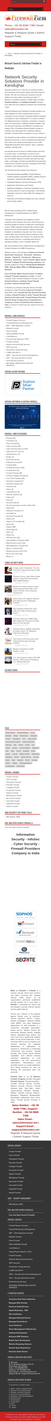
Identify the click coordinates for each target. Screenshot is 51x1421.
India (7, 751)
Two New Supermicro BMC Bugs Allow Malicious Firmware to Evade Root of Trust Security (26, 621)
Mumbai (16, 757)
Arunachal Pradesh (22, 732)
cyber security (32, 739)
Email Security (11, 459)
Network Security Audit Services (18, 344)
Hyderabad (35, 748)
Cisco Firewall (11, 779)
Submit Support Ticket (26, 1136)
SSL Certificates (15, 1314)
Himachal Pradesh (24, 748)
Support (9, 527)
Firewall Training (12, 342)
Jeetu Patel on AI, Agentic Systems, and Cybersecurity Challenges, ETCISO (26, 601)
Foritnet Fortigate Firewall (16, 476)
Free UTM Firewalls (13, 478)
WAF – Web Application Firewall (18, 326)
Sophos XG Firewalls (14, 521)
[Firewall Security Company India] (25, 20)
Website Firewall (12, 328)
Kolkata (8, 754)
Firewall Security (12, 468)
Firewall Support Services (15, 320)
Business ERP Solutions (19, 1336)
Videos (8, 535)
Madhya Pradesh (25, 754)
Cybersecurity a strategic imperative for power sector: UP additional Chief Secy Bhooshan (26, 631)
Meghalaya (9, 757)
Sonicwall (28, 255)
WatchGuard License (14, 543)
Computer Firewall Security (20, 305)
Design (8, 457)
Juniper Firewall (12, 777)
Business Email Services (19, 1307)
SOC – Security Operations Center (19, 358)
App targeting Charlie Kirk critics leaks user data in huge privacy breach (25, 611)
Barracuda (17, 260)
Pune (8, 500)
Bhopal (16, 735)
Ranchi (27, 760)
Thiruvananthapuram (25, 763)
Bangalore (9, 735)
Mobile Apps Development (19, 1340)
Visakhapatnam (10, 766)
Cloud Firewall (11, 331)
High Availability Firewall (15, 334)
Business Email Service (18, 1351)
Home (9, 53)
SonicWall (9, 513)
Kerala (33, 751)
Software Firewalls (13, 511)
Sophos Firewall (12, 793)
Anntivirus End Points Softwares (22, 1299)
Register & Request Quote (19, 32)
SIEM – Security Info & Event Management (22, 355)
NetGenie (37, 255)
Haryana (14, 748)
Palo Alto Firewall (12, 785)
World (8, 556)
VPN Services (11, 538)
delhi (15, 745)
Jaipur (8, 489)
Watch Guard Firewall (25, 274)
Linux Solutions (15, 1325)
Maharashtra (35, 754)
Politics (8, 497)
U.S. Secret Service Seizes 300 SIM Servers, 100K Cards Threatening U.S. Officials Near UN (26, 660)
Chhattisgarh (16, 739)
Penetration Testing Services (17, 350)
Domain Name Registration (19, 1348)
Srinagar (14, 763)
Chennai (8, 739)
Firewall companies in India (23, 276)
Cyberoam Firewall (36, 252)
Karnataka (26, 751)
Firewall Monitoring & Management (19, 323)
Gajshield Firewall (12, 804)
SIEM (8, 508)
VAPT (8, 532)
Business (9, 438)
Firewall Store (11, 470)
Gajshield (16, 257)
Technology (10, 529)
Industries (10, 486)
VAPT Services (11, 347)
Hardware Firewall (13, 481)
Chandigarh (33, 735)
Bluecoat (8, 260)
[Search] (44, 2)
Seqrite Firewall (12, 806)
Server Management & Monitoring (22, 1329)
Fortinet (27, 745)
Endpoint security (12, 462)
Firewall (9, 465)
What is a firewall (12, 548)
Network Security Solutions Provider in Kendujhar (24, 81)
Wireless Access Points (14, 551)
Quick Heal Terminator (14, 255)
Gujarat (8, 748)
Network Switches (12, 494)
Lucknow (14, 754)
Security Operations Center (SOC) (19, 505)
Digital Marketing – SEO (18, 1310)
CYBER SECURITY (13, 352)
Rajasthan (20, 760)
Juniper (8, 257)
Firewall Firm (10, 1415)
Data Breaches (11, 454)
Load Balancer (11, 336)
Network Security (26, 757)
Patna (13, 760)
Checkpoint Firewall (13, 782)
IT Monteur (24, 90)
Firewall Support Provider (35, 297)
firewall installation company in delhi (30, 278)
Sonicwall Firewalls (13, 516)
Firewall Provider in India (22, 295)
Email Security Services (15, 361)
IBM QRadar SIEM (13, 817)
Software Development (18, 1333)
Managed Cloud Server (18, 1321)
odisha (7, 760)
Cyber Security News (14, 449)
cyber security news (28, 742)
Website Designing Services (20, 1344)
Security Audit (11, 503)
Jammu (18, 751)
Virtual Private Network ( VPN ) (17, 339)
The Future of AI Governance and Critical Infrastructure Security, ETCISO (25, 641)
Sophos (9, 519)
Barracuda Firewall (13, 798)
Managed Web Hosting (18, 1303)
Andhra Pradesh (10, 732)
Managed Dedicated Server (20, 1318)
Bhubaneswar (24, 735)
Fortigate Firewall (19, 262)
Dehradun (8, 745)
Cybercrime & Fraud (13, 451)
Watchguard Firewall (13, 795)
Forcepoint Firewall (13, 790)
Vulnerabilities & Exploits (15, 540)
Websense (36, 257)
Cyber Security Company (13, 742)
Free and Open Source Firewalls (17, 827)
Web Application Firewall (15, 546)
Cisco (24, 739)
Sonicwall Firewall (12, 801)
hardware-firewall (12, 484)
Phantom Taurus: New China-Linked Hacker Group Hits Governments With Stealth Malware (26, 578)
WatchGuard (20, 766)
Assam (33, 732)
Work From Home (13, 554)
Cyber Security (11, 446)
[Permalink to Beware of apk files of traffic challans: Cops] (8, 654)
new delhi (36, 757)
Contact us (14, 252)
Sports (8, 524)
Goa (33, 745)
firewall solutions (12, 281)
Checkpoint (26, 257)
